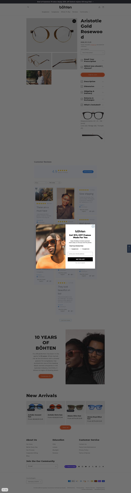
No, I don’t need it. (80, 263)
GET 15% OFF (80, 259)
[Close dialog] (93, 226)
